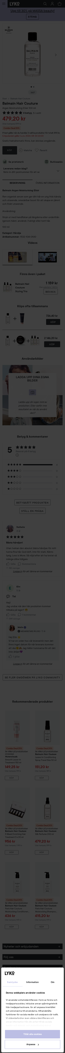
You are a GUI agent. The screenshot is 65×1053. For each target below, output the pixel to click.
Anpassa (30, 1044)
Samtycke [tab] (12, 982)
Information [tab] (32, 982)
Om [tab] (52, 982)
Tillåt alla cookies (32, 1034)
